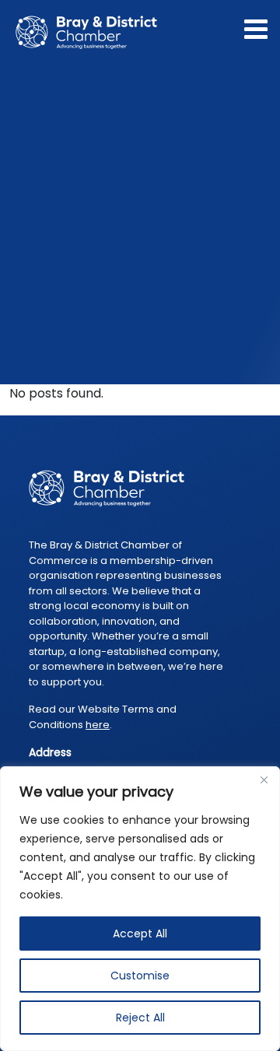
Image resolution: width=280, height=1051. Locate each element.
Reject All (140, 1017)
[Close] (263, 779)
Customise (140, 975)
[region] (140, 908)
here (98, 724)
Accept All (140, 933)
